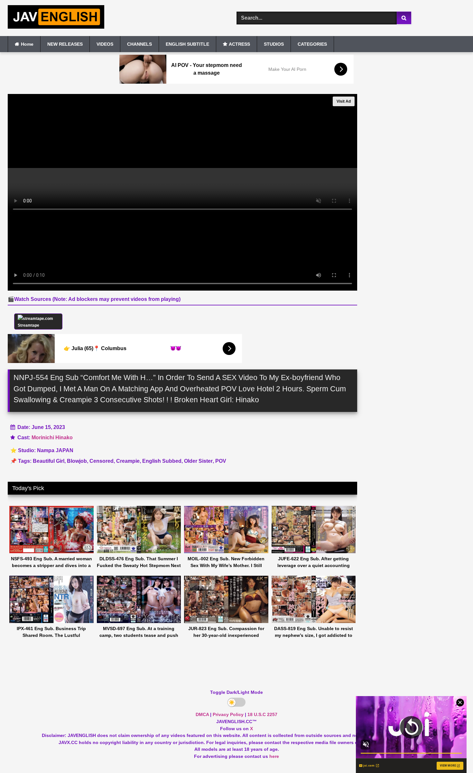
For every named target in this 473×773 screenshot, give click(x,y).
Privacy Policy (228, 714)
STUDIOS (274, 44)
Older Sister (198, 461)
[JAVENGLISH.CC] (56, 18)
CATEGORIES (312, 44)
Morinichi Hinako (52, 437)
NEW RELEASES (65, 44)
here (274, 756)
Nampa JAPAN (55, 450)
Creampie (128, 461)
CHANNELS (139, 44)
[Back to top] (453, 754)
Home (27, 44)
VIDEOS (105, 44)
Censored (101, 461)
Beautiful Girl (48, 461)
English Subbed (161, 461)
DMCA (202, 714)
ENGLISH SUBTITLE (187, 44)
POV (220, 461)
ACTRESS (239, 44)
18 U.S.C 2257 (262, 714)
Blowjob (77, 461)
